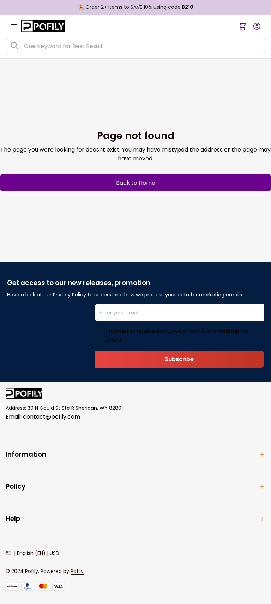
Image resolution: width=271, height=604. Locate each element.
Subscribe (179, 359)
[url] (77, 571)
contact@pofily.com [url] (51, 417)
